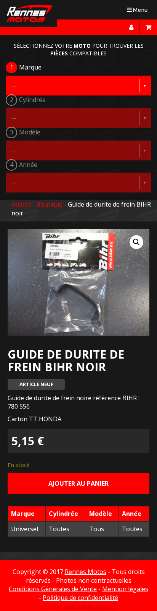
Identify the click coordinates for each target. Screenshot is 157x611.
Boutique (49, 204)
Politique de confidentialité (80, 597)
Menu (139, 11)
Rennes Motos (85, 571)
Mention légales (125, 589)
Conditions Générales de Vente (53, 589)
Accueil (21, 204)
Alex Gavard (102, 606)
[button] (136, 242)
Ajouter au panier (78, 483)
